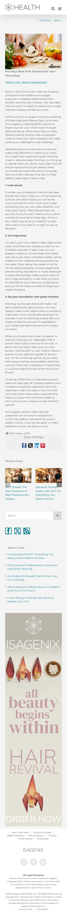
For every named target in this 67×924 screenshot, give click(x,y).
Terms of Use (25, 909)
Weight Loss (12, 82)
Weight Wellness (15, 835)
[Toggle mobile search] (53, 9)
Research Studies (42, 832)
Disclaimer (42, 909)
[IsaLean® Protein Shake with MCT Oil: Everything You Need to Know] (49, 475)
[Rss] (26, 531)
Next (56, 20)
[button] (7, 484)
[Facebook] (8, 531)
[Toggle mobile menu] (60, 9)
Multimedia (43, 838)
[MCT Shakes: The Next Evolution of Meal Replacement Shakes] (18, 475)
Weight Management (34, 82)
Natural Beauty (36, 835)
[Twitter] (17, 531)
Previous (45, 20)
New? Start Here (20, 832)
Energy (52, 835)
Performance (25, 838)
